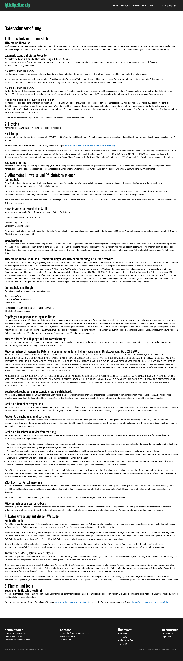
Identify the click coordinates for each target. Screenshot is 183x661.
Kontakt (154, 6)
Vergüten (124, 637)
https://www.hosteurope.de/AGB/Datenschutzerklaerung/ (90, 145)
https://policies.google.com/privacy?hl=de (151, 602)
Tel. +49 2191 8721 (169, 6)
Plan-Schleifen (126, 640)
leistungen (138, 6)
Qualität (123, 644)
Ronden (123, 633)
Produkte (125, 6)
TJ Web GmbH (160, 649)
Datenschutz (167, 633)
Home (115, 6)
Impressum (167, 636)
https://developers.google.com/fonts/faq (73, 602)
